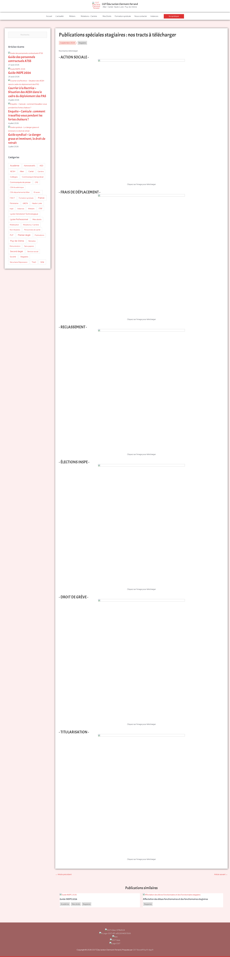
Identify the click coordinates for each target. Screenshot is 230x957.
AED (41, 165)
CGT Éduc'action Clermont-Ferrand (120, 4)
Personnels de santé (32, 230)
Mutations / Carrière (31, 225)
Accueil (49, 16)
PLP (11, 235)
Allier (22, 171)
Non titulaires (15, 230)
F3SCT (12, 198)
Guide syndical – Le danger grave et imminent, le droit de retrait (26, 139)
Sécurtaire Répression (18, 262)
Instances (154, 16)
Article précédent (63, 874)
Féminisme (14, 203)
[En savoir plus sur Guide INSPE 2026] (68, 894)
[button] (174, 16)
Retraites (32, 241)
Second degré (16, 251)
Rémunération (15, 246)
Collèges (13, 177)
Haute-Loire (37, 203)
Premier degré (24, 235)
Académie (14, 165)
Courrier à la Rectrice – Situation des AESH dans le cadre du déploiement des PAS (27, 92)
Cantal (31, 171)
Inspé (11, 209)
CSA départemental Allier (20, 192)
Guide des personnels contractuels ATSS (21, 59)
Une (42, 262)
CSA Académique (17, 187)
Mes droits (37, 219)
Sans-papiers (29, 246)
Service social (32, 251)
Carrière (41, 171)
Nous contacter (141, 16)
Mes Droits (107, 16)
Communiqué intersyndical (32, 177)
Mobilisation (14, 225)
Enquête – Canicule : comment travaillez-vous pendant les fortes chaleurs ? (26, 115)
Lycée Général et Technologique (24, 214)
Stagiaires (24, 257)
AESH (12, 171)
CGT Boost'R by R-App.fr (143, 950)
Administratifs (29, 166)
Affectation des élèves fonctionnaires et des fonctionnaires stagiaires (175, 899)
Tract (34, 262)
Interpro (31, 208)
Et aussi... (37, 192)
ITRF (40, 208)
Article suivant (220, 874)
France (41, 197)
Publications (39, 235)
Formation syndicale (123, 16)
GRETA (25, 203)
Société (13, 257)
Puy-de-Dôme (17, 240)
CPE (36, 182)
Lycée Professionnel (19, 219)
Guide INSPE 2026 (19, 73)
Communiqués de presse (20, 182)
